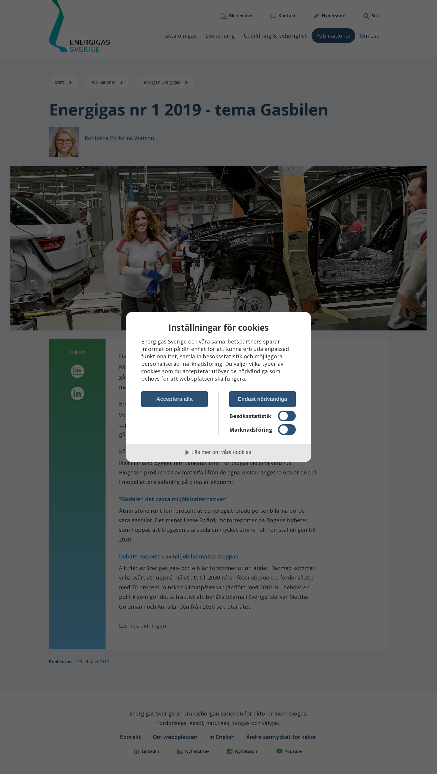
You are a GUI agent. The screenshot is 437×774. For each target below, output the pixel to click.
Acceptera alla (174, 399)
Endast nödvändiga (262, 399)
